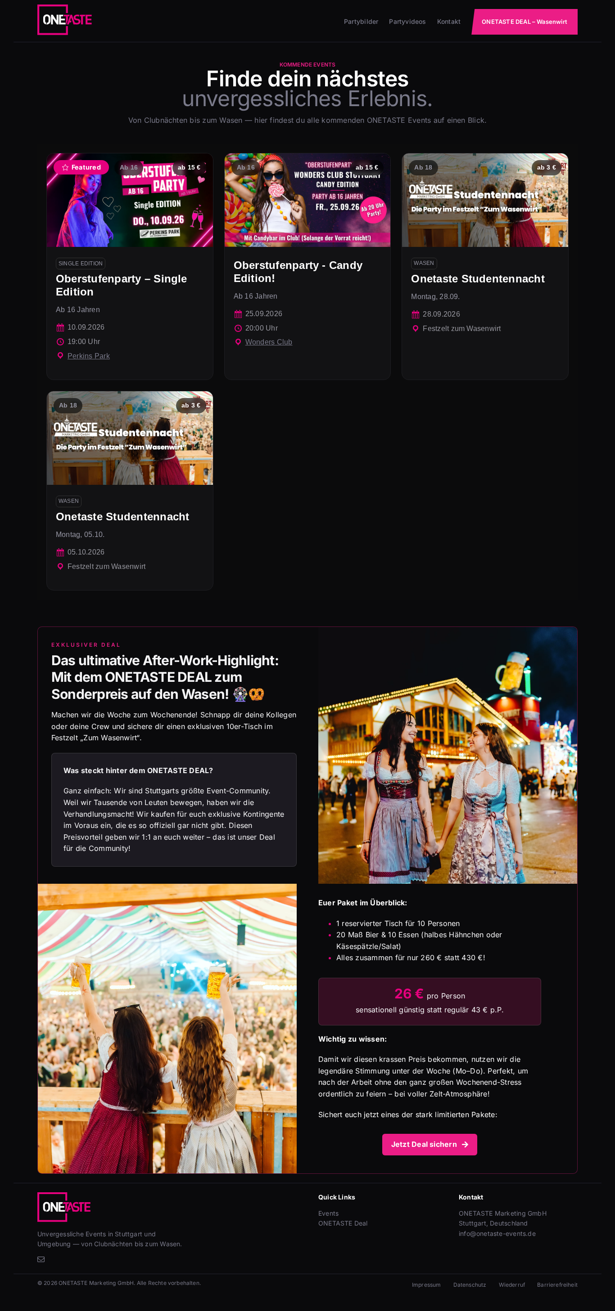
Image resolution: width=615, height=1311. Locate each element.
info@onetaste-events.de (497, 1233)
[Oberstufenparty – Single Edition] (130, 266)
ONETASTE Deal (343, 1223)
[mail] (41, 1259)
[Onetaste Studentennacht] (485, 266)
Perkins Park (89, 356)
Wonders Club (269, 342)
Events (328, 1213)
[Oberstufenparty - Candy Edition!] (308, 266)
